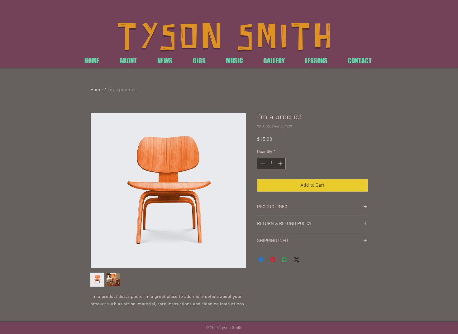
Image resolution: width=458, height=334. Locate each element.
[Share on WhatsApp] (285, 259)
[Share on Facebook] (261, 259)
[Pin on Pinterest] (273, 259)
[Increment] (281, 163)
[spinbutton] (271, 163)
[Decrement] (262, 163)
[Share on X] (296, 259)
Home (96, 90)
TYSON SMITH (226, 38)
